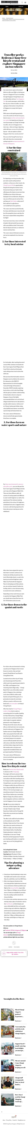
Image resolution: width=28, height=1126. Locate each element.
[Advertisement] (14, 37)
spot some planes (13, 703)
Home (3, 18)
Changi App (16, 771)
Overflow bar (9, 904)
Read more (18, 1021)
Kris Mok (14, 73)
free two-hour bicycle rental (16, 769)
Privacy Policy (9, 1120)
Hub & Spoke (13, 201)
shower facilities (14, 888)
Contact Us (14, 1120)
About (4, 1120)
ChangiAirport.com (21, 1120)
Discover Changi (9, 18)
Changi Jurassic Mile (8, 185)
